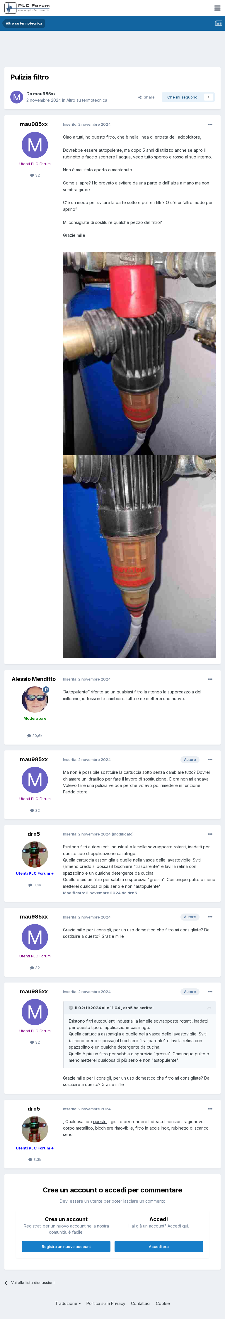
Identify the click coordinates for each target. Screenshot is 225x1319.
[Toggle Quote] (71, 1007)
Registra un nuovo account (66, 1246)
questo (100, 1121)
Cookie (163, 1303)
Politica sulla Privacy (105, 1303)
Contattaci (140, 1303)
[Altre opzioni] (210, 124)
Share (148, 97)
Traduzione (67, 1303)
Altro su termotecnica (87, 100)
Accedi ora (159, 1246)
